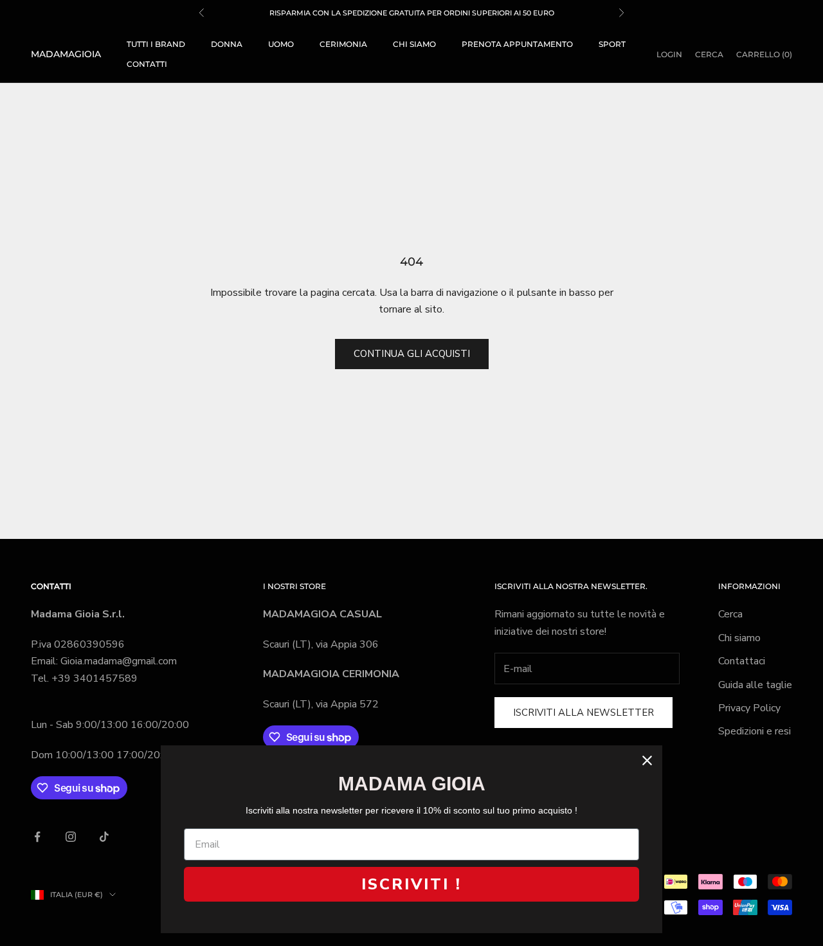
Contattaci (741, 661)
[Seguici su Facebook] (37, 836)
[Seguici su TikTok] (104, 836)
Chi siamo (414, 44)
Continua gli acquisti (412, 353)
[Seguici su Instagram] (70, 836)
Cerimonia (343, 44)
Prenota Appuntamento (517, 44)
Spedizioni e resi (754, 731)
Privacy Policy (749, 708)
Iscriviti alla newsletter (583, 712)
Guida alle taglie (755, 685)
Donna (226, 44)
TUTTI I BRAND (156, 44)
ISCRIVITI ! (411, 884)
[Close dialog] (647, 760)
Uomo (281, 44)
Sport (612, 44)
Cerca (730, 614)
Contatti (147, 64)
